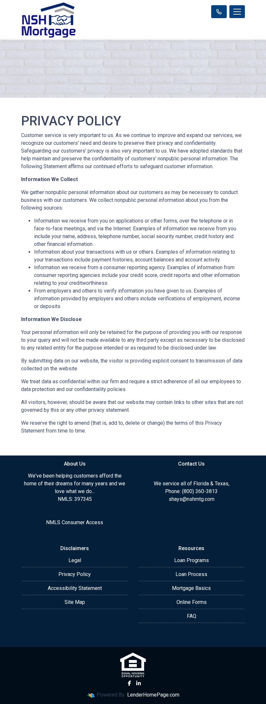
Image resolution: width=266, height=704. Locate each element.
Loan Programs (191, 560)
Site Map (75, 602)
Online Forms (191, 602)
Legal (74, 560)
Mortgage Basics (191, 588)
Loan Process (191, 574)
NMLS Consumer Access (74, 522)
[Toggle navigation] (237, 11)
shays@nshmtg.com (191, 499)
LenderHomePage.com (153, 695)
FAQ (191, 616)
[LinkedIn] (138, 683)
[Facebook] (129, 683)
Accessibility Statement (75, 588)
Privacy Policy (74, 574)
